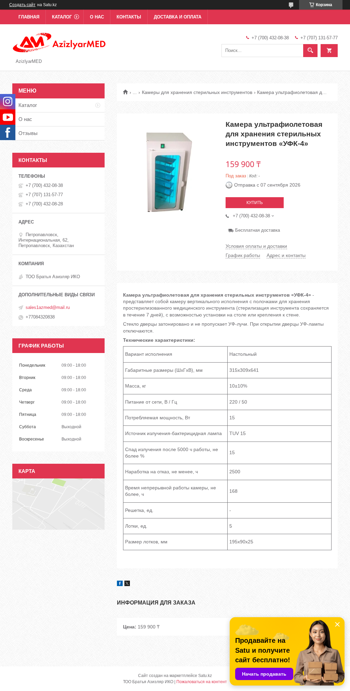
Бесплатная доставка (257, 230)
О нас (97, 16)
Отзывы (28, 133)
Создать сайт (22, 4)
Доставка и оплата (177, 16)
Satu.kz (205, 675)
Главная (28, 16)
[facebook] (120, 584)
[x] (127, 584)
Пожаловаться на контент (201, 681)
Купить (254, 202)
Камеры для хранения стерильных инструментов (197, 92)
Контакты (129, 16)
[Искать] (310, 50)
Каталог (62, 16)
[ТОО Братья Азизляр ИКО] (59, 42)
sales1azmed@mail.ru (48, 307)
